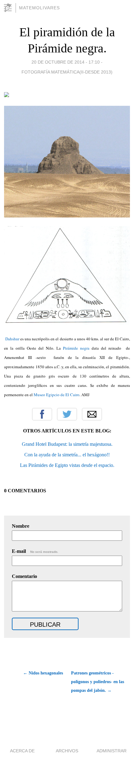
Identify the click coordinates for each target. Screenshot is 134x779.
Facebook (42, 414)
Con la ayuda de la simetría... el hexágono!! (67, 454)
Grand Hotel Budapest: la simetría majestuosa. (67, 444)
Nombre (20, 526)
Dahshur (11, 339)
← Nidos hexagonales (43, 673)
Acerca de (22, 750)
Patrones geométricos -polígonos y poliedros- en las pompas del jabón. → (97, 682)
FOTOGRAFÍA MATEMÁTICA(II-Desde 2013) (67, 71)
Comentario (24, 576)
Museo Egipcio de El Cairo (56, 394)
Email (92, 414)
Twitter (67, 414)
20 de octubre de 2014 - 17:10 (65, 62)
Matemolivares (39, 7)
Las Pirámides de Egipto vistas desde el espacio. (67, 465)
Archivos (67, 750)
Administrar (112, 750)
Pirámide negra (75, 348)
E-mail (35, 551)
